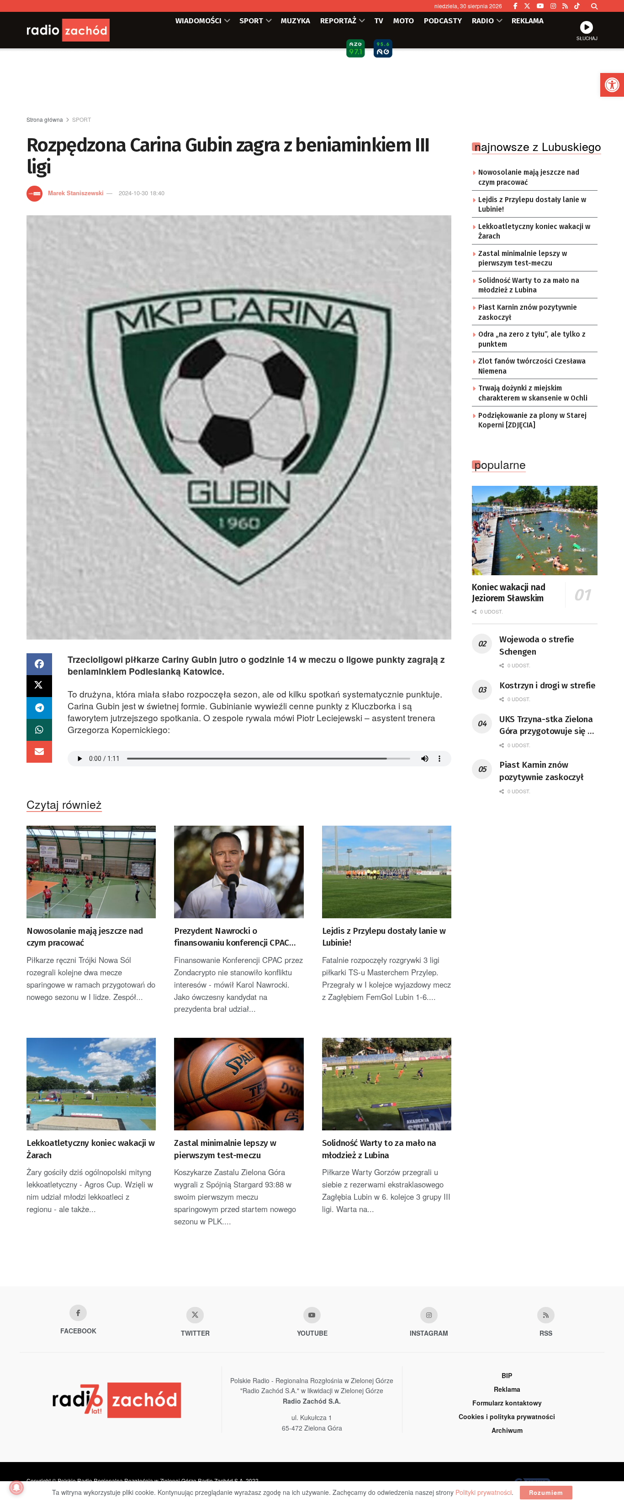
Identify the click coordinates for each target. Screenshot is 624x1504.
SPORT (251, 20)
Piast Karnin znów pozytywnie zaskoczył (527, 312)
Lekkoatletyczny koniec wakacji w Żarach (90, 1149)
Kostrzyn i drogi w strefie (547, 685)
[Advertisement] (312, 82)
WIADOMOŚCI (198, 20)
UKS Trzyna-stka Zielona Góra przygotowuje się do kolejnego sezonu (548, 726)
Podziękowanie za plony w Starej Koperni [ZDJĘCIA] (532, 420)
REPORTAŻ (338, 20)
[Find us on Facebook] (515, 6)
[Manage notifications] (16, 1487)
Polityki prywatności (483, 1492)
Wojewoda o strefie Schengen (536, 645)
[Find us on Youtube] (312, 1315)
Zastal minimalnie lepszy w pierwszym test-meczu (225, 1149)
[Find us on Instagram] (553, 6)
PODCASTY (443, 20)
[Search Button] (594, 6)
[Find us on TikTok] (577, 6)
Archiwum (507, 1430)
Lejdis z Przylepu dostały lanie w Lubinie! (384, 937)
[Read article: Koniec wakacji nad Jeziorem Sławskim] (535, 531)
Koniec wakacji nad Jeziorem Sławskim (508, 593)
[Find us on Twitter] (527, 6)
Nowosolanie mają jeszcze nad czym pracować (84, 937)
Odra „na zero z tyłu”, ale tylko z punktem (532, 339)
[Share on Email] (39, 752)
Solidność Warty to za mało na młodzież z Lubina (379, 1149)
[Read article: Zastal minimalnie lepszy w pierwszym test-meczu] (238, 1084)
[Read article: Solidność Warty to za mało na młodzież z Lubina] (386, 1084)
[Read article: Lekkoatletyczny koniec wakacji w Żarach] (91, 1084)
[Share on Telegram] (39, 708)
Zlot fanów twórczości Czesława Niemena (532, 366)
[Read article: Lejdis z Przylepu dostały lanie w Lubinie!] (386, 872)
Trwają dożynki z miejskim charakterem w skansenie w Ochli (532, 393)
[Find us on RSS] (565, 6)
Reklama (507, 1389)
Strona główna (44, 119)
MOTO (403, 20)
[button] (612, 85)
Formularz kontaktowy (507, 1402)
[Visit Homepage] (81, 30)
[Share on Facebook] (39, 664)
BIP (507, 1375)
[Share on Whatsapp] (39, 730)
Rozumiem (546, 1492)
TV (378, 20)
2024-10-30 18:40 (141, 192)
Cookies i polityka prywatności (507, 1416)
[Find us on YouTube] (540, 6)
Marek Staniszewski (76, 192)
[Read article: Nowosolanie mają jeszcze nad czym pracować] (91, 872)
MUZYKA (295, 20)
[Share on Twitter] (39, 686)
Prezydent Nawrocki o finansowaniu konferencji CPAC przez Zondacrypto (231, 937)
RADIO (483, 20)
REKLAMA (528, 20)
